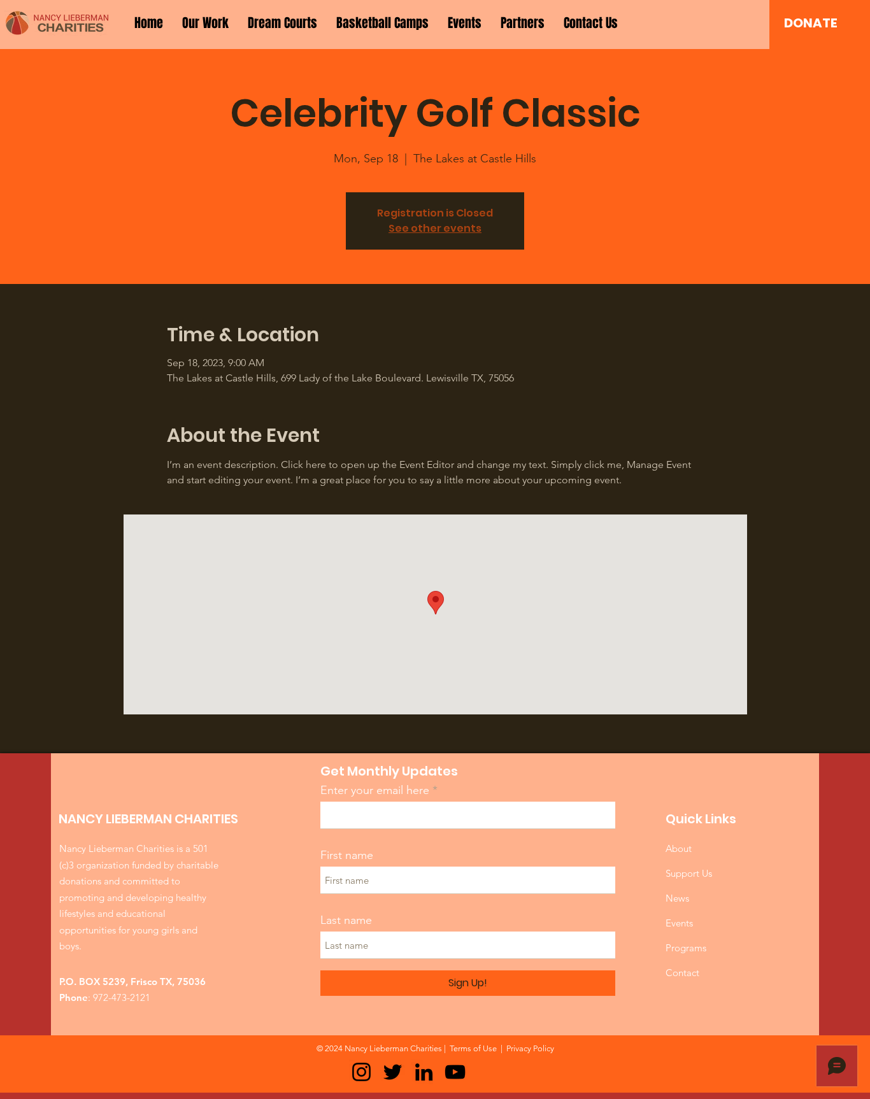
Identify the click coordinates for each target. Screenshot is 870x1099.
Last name (346, 920)
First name (346, 855)
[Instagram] (361, 1072)
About (679, 848)
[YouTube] (455, 1072)
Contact (682, 973)
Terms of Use (473, 1048)
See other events (435, 228)
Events (679, 923)
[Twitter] (392, 1072)
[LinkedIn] (423, 1072)
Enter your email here (374, 790)
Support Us (689, 873)
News (677, 898)
